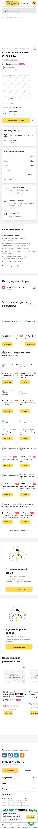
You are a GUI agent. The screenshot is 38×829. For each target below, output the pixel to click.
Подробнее (7, 344)
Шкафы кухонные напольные (15, 17)
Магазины (27, 770)
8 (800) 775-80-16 (13, 761)
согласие (14, 819)
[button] (3, 3)
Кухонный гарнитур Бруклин (12, 339)
